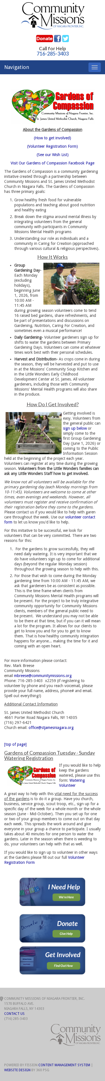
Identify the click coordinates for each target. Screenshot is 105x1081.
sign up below (75, 428)
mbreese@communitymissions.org (43, 675)
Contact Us (14, 1014)
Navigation (16, 67)
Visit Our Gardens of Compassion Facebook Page (52, 163)
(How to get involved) (52, 138)
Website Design (17, 1070)
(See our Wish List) (53, 154)
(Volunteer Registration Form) (52, 146)
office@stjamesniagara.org (51, 727)
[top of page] (15, 744)
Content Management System (64, 1065)
